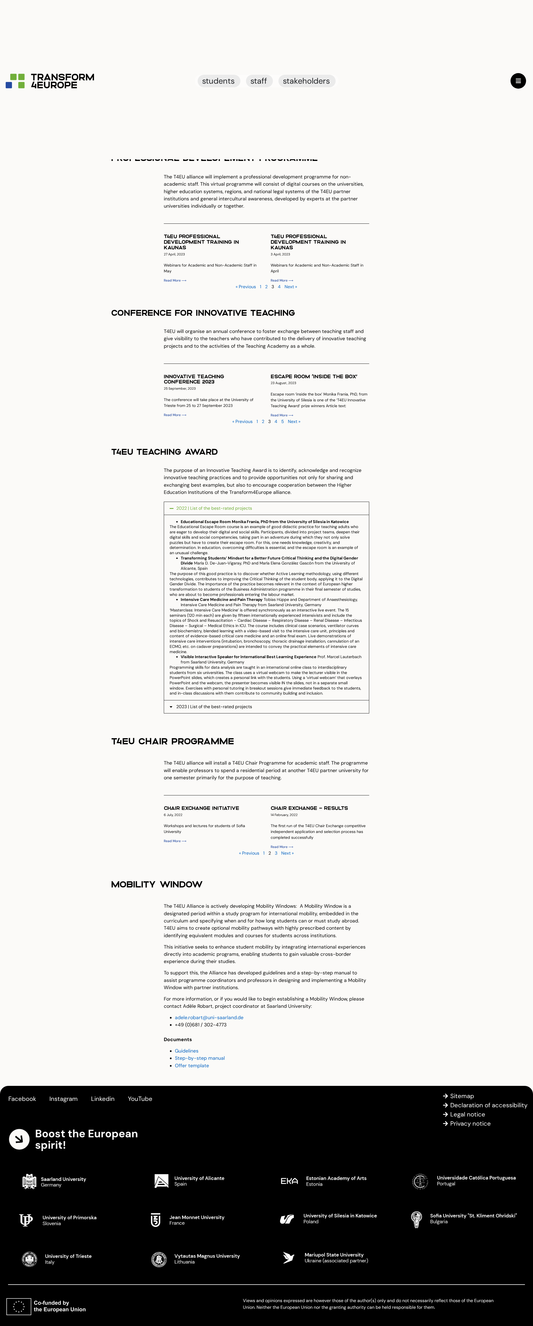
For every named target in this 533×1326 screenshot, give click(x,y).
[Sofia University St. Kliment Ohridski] (462, 1219)
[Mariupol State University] (331, 1258)
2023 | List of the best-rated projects (214, 707)
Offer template (192, 1066)
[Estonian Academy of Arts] (331, 1180)
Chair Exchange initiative (201, 808)
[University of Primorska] (71, 1219)
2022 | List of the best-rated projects (214, 508)
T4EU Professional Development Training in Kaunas (201, 241)
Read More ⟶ (175, 280)
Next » (291, 287)
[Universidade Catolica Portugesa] (462, 1180)
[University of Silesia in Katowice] (331, 1219)
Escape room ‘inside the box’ (314, 376)
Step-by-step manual (200, 1058)
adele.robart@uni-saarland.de (209, 1017)
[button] (266, 508)
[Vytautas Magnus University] (201, 1258)
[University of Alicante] (201, 1180)
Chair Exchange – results (309, 808)
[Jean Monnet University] (201, 1219)
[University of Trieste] (71, 1258)
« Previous (246, 287)
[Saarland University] (71, 1180)
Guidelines (186, 1051)
